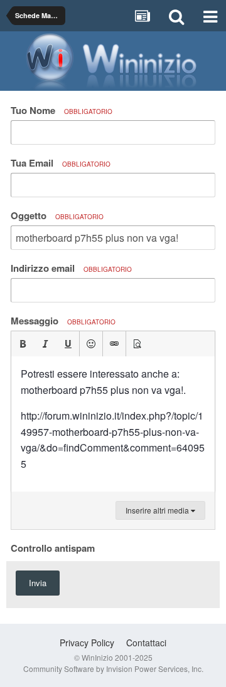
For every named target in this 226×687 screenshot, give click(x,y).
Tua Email (60, 163)
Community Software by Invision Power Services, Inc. (113, 668)
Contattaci (146, 642)
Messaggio (63, 321)
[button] (22, 343)
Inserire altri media (158, 510)
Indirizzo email (71, 268)
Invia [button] (37, 583)
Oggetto (57, 215)
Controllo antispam (53, 547)
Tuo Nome (61, 110)
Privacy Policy (87, 642)
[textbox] (113, 424)
